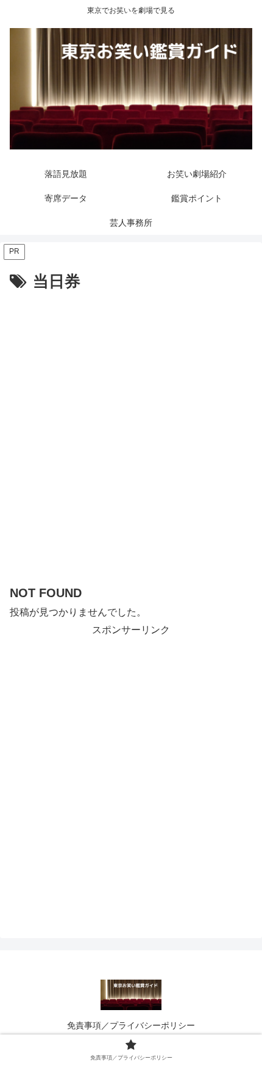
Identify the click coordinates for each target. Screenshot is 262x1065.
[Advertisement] (131, 433)
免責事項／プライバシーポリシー (131, 1025)
